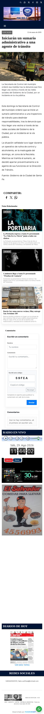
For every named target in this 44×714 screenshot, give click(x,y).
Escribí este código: (15, 373)
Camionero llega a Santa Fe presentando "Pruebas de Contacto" (19, 275)
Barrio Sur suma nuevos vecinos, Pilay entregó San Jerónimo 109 (21, 312)
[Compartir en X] (11, 198)
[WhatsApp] (25, 2)
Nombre (10, 343)
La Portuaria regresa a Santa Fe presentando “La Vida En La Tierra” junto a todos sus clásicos (21, 236)
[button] (21, 2)
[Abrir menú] (5, 26)
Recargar (30, 390)
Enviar (31, 402)
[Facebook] (33, 2)
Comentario (11, 353)
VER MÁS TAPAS (22, 665)
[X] (29, 2)
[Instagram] (37, 2)
